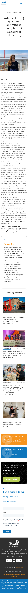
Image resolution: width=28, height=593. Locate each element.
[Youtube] (14, 560)
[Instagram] (20, 560)
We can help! (11, 479)
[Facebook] (7, 560)
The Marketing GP (19, 567)
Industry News (17, 12)
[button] (21, 3)
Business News (10, 12)
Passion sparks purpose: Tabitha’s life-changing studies (12, 424)
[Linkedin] (17, 560)
